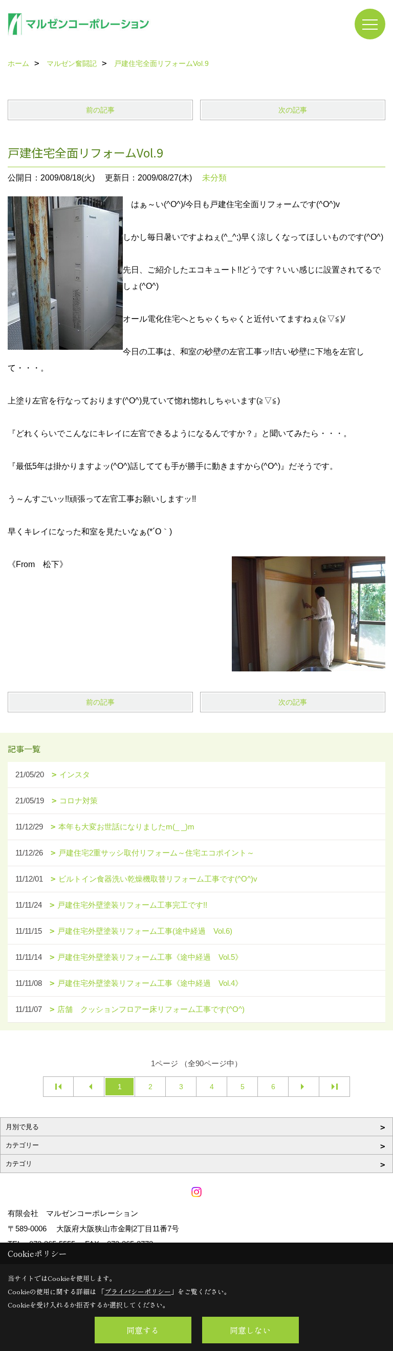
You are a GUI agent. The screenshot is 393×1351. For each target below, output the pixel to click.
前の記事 (100, 110)
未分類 (214, 177)
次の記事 (292, 110)
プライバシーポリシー (137, 1291)
